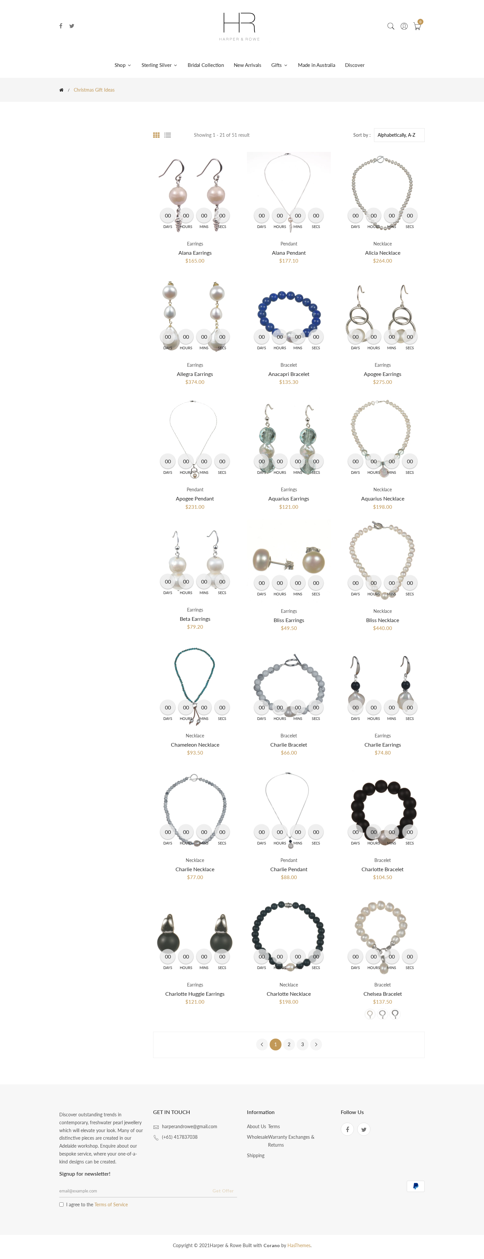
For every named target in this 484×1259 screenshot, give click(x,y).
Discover (354, 65)
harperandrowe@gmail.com (189, 1126)
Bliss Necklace (382, 620)
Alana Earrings (195, 252)
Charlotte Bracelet (383, 869)
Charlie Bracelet (288, 744)
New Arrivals (247, 65)
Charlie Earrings (382, 744)
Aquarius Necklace (382, 498)
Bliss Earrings (289, 620)
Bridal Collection (206, 65)
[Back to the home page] (61, 90)
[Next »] (316, 1044)
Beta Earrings (195, 618)
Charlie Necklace (194, 869)
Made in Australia (316, 65)
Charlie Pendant (289, 869)
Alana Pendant (289, 252)
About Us (256, 1126)
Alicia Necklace (382, 252)
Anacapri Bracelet (288, 374)
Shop (121, 65)
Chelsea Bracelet (382, 993)
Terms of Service (111, 1204)
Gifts (277, 65)
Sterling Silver (157, 65)
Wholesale (257, 1137)
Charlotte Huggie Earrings (195, 993)
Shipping (255, 1155)
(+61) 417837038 (180, 1137)
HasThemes (298, 1245)
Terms (274, 1126)
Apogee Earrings (382, 374)
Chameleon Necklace (195, 744)
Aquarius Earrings (288, 498)
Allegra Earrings (195, 374)
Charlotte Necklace (289, 993)
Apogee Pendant (195, 498)
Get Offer (223, 1190)
